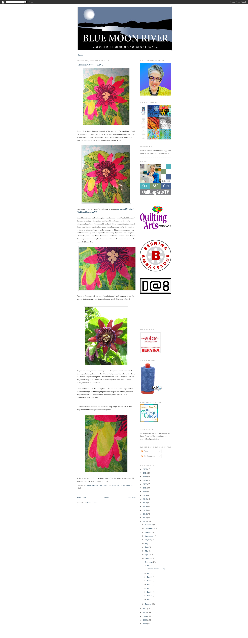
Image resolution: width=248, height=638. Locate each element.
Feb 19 (150, 595)
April (147, 554)
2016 (145, 506)
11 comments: (127, 485)
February (148, 562)
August (148, 539)
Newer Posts (81, 497)
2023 (145, 480)
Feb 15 (150, 599)
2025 (145, 473)
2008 (145, 620)
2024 (145, 476)
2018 (145, 499)
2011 (145, 608)
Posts (145, 451)
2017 (145, 502)
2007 (145, 623)
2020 (145, 491)
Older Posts (131, 497)
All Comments (149, 456)
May (147, 551)
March (148, 558)
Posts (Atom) (92, 502)
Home (80, 55)
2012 (145, 521)
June (147, 547)
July (147, 543)
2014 (145, 514)
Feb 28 (150, 573)
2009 (145, 616)
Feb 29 (150, 565)
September (149, 536)
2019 (145, 495)
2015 (145, 510)
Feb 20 (150, 592)
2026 (145, 469)
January (148, 604)
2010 (145, 612)
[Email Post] (79, 487)
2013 (145, 517)
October (148, 532)
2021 (145, 487)
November (149, 528)
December (149, 524)
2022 (145, 484)
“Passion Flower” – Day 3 (90, 64)
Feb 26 (150, 580)
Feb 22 (150, 588)
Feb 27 (150, 577)
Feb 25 (150, 584)
